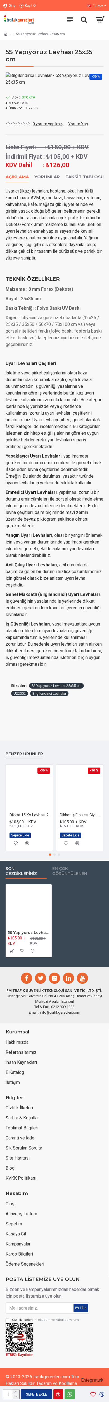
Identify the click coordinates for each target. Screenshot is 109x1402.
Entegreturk (92, 1380)
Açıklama (17, 176)
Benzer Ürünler (24, 754)
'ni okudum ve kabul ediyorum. (46, 1320)
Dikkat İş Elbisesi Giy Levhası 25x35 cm (81, 815)
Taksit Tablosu (84, 176)
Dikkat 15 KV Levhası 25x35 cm (30, 815)
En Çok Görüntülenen (69, 871)
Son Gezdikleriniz (21, 871)
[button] (50, 854)
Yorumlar (47, 176)
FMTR (24, 103)
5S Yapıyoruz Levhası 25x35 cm (56, 686)
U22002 (19, 693)
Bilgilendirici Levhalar (49, 693)
